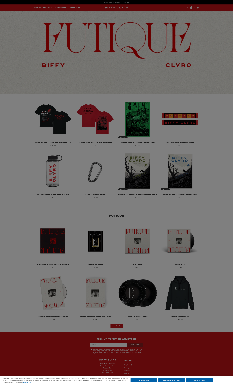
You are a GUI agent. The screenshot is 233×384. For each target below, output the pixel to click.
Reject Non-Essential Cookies (171, 380)
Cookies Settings (144, 380)
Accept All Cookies (199, 380)
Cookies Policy (27, 382)
